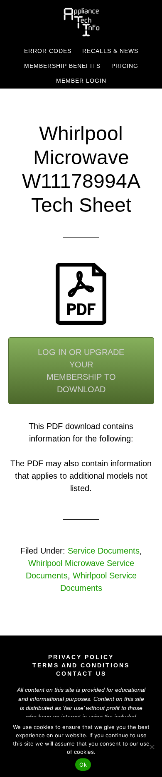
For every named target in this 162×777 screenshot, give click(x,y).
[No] (151, 747)
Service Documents (104, 550)
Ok (83, 764)
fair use (73, 708)
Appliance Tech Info (81, 22)
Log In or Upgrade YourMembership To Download (81, 371)
